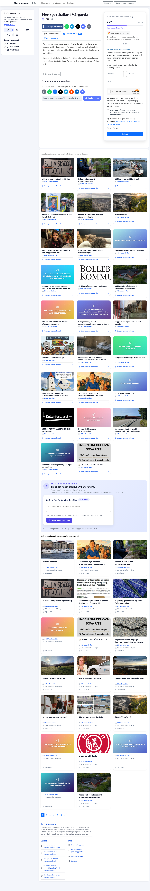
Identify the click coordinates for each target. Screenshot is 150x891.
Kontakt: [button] (70, 3)
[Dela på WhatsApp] (66, 26)
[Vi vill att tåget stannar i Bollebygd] (94, 280)
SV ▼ (36, 3)
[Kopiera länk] (89, 26)
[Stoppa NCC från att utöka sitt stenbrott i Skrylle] (94, 209)
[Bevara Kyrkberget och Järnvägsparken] (94, 424)
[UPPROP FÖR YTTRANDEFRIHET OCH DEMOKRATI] (57, 424)
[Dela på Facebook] (55, 91)
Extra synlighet (52, 38)
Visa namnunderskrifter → (116, 28)
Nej (117, 128)
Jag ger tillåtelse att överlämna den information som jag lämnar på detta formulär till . (125, 112)
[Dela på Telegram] (72, 26)
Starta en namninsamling (125, 3)
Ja (110, 128)
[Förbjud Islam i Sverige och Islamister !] (130, 352)
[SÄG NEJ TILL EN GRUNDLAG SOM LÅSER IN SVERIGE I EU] (57, 317)
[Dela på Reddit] (71, 91)
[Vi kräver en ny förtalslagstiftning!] (57, 173)
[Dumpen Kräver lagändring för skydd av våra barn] (57, 459)
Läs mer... (10, 24)
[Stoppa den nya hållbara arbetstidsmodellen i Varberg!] (94, 388)
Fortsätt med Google (120, 33)
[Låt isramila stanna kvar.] (130, 387)
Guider (44, 840)
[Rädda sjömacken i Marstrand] (130, 173)
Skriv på (125, 134)
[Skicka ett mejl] (83, 26)
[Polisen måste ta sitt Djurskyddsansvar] (94, 174)
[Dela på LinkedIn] (77, 91)
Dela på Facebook (54, 26)
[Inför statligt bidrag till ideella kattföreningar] (94, 245)
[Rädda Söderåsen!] (130, 208)
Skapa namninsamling (60, 520)
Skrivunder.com (21, 3)
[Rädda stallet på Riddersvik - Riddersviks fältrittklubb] (130, 281)
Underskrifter (73, 34)
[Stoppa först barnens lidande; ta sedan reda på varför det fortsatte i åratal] (94, 352)
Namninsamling (52, 34)
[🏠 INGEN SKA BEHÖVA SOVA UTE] (94, 458)
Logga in (107, 3)
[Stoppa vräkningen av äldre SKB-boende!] (130, 317)
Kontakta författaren (52, 74)
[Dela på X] (77, 26)
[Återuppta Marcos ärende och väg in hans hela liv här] (57, 209)
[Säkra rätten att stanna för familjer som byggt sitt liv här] (57, 245)
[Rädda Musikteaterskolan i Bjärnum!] (130, 244)
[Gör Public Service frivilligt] (57, 351)
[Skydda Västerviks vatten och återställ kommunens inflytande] (57, 388)
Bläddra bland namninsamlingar (53, 3)
